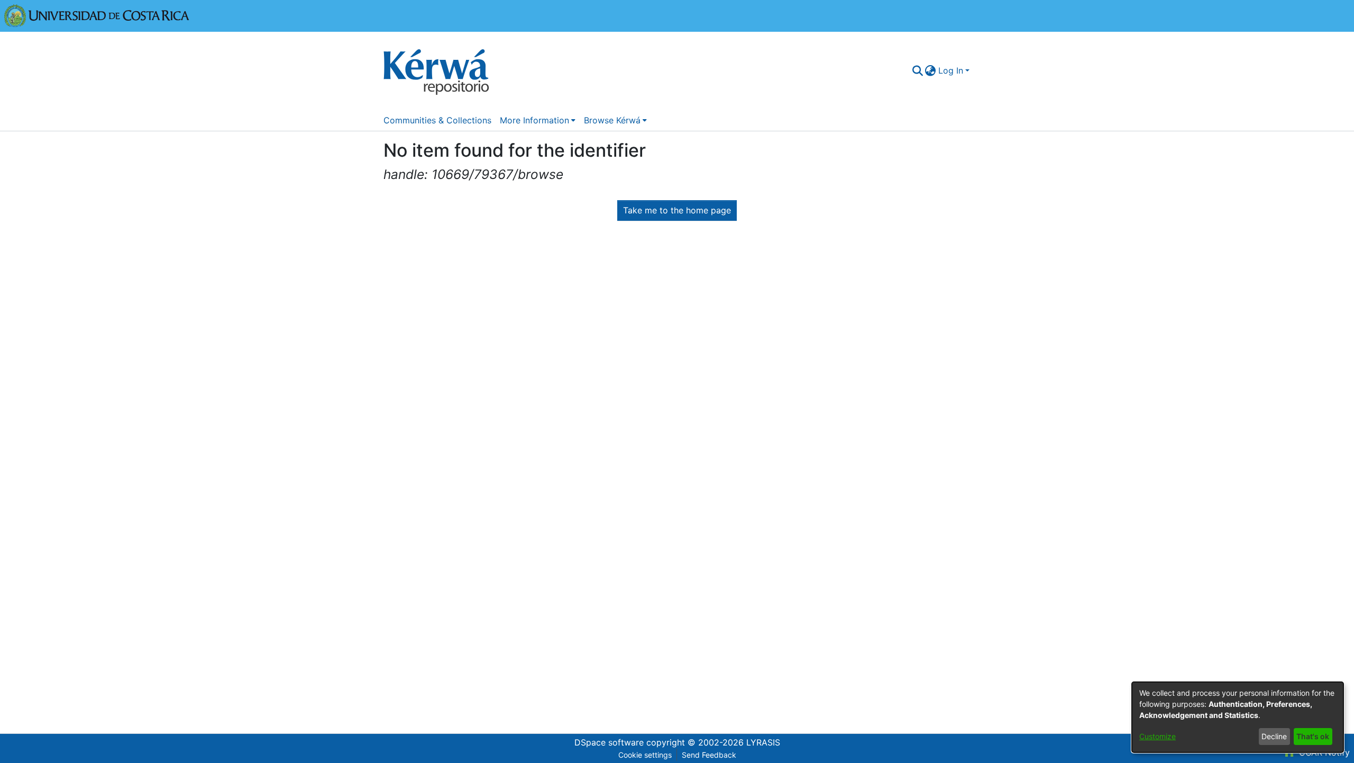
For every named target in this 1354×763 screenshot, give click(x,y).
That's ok (1312, 736)
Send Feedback (709, 754)
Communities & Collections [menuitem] (437, 120)
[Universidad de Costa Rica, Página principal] (96, 15)
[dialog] (1237, 717)
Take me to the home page (677, 210)
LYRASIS (763, 742)
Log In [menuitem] (950, 70)
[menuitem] (930, 70)
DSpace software (609, 742)
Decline (1274, 736)
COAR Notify (1323, 752)
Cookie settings (645, 754)
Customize (1157, 736)
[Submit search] (917, 70)
